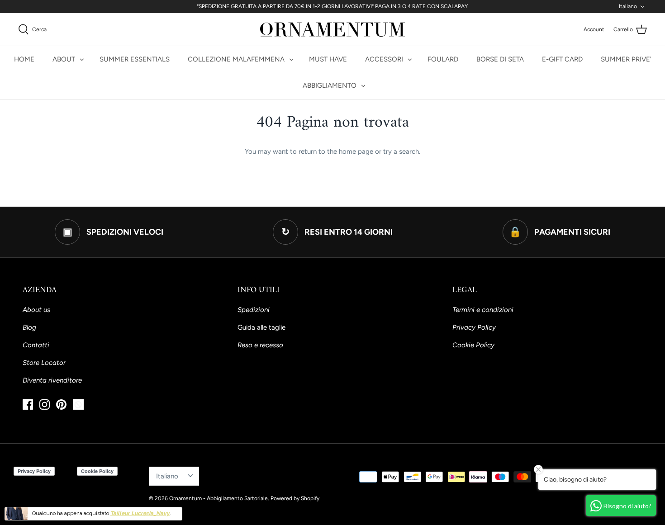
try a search (401, 151)
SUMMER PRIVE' (626, 59)
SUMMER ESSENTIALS (135, 59)
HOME (24, 59)
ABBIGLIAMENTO (329, 85)
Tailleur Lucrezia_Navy (140, 513)
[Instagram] (44, 404)
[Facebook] (28, 404)
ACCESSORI (384, 59)
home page (356, 151)
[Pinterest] (61, 404)
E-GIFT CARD (562, 59)
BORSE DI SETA (500, 59)
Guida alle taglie (261, 327)
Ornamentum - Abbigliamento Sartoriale (218, 498)
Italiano (628, 6)
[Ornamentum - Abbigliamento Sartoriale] (332, 29)
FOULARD (443, 59)
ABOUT (63, 59)
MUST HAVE (328, 59)
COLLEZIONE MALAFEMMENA (236, 59)
